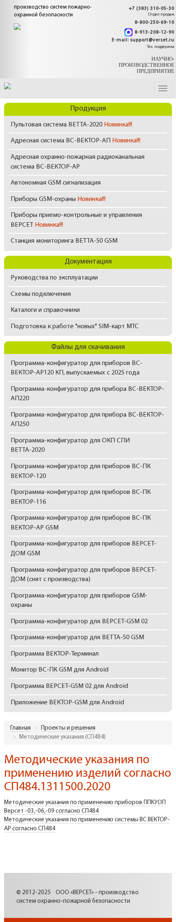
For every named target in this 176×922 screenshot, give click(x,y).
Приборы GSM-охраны (58, 199)
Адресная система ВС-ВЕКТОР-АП (75, 141)
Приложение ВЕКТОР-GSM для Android (67, 702)
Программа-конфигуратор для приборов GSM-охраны (79, 601)
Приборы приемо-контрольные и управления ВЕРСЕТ (76, 220)
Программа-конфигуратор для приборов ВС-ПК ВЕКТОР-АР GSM (81, 523)
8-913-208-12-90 (154, 32)
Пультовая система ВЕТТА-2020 (71, 125)
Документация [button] (88, 262)
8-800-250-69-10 (154, 22)
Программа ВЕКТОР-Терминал (55, 654)
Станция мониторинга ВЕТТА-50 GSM (64, 241)
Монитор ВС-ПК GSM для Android (59, 670)
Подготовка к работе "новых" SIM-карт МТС (75, 326)
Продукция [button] (88, 109)
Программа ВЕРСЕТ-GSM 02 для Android (69, 686)
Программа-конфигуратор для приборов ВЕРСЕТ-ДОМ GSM (83, 549)
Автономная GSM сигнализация (56, 183)
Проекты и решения (68, 728)
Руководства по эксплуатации (54, 278)
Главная (20, 728)
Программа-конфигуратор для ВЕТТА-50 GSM (77, 637)
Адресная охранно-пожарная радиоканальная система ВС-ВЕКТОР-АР (77, 162)
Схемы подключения (41, 294)
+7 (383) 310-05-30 (151, 9)
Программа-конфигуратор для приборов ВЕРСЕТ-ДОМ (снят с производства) (83, 575)
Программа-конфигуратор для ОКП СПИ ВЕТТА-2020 (70, 445)
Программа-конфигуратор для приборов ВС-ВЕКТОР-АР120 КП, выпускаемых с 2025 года (76, 368)
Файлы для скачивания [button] (88, 347)
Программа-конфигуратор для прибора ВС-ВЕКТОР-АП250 (87, 420)
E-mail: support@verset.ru (143, 40)
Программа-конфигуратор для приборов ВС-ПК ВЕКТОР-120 (81, 471)
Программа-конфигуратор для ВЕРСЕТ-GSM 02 (79, 621)
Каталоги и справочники (45, 310)
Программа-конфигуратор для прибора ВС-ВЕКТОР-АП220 (87, 394)
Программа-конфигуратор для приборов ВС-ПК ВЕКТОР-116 (81, 497)
